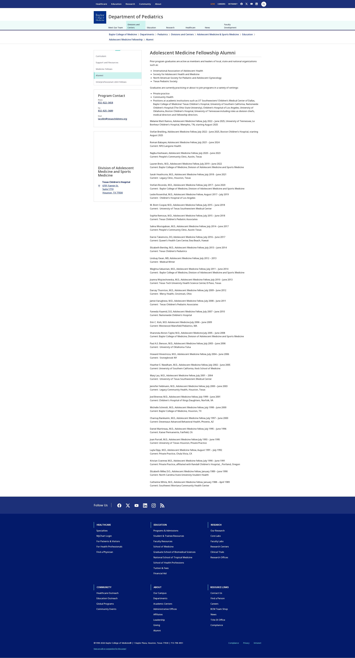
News (207, 27)
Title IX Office (218, 619)
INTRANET (233, 4)
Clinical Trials (217, 552)
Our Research (218, 530)
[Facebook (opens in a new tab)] (241, 4)
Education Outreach (107, 598)
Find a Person (218, 598)
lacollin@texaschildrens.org (112, 118)
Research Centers (220, 546)
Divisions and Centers (134, 26)
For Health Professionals (109, 546)
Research (130, 3)
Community (145, 3)
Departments (147, 34)
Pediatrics (163, 34)
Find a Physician (104, 552)
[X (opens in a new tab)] (246, 4)
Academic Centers (162, 603)
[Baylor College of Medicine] (100, 17)
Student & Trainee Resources (168, 535)
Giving (156, 625)
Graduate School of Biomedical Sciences (174, 552)
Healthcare (101, 3)
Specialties (102, 530)
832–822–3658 (105, 102)
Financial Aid (160, 573)
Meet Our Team (115, 27)
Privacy (246, 643)
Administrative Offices (165, 609)
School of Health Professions (168, 562)
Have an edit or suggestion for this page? (110, 649)
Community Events (106, 609)
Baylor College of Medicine (123, 34)
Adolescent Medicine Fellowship (126, 39)
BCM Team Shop (219, 609)
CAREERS (221, 4)
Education (116, 3)
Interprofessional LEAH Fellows (111, 82)
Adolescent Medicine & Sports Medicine (218, 34)
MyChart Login (104, 535)
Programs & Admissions (165, 530)
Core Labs (216, 535)
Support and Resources (107, 62)
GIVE (213, 4)
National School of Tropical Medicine (172, 557)
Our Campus (160, 593)
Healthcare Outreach (107, 593)
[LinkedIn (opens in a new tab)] (256, 4)
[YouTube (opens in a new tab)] (251, 4)
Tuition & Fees (161, 568)
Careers (214, 603)
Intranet (257, 643)
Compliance (217, 625)
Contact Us (216, 593)
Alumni (149, 39)
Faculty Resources (162, 541)
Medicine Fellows (104, 69)
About (158, 3)
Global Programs (105, 603)
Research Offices (219, 557)
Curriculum (101, 56)
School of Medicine (163, 546)
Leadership (159, 619)
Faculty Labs (217, 541)
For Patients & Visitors (108, 541)
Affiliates (158, 614)
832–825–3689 (105, 110)
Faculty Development (230, 26)
